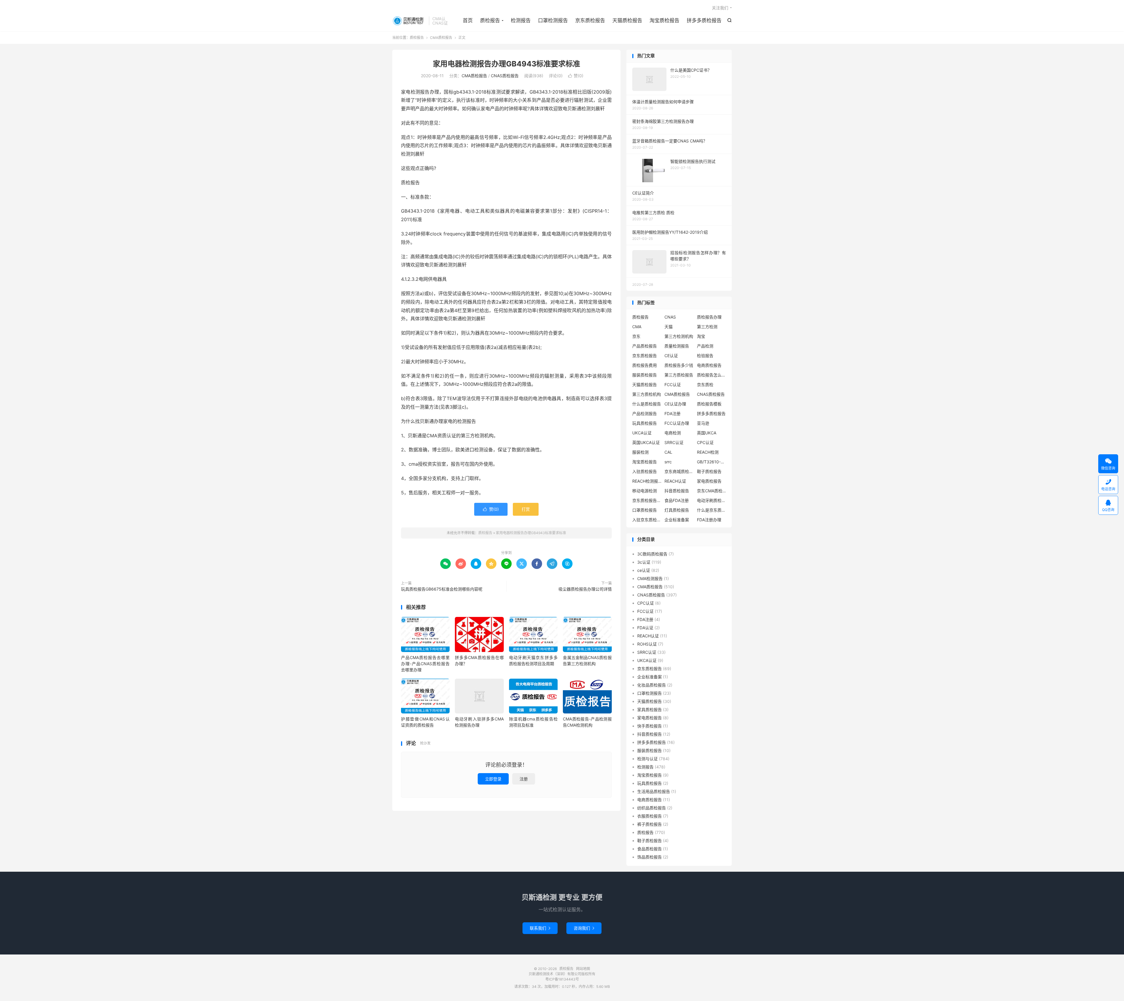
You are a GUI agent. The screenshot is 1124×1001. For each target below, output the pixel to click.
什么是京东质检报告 (711, 510)
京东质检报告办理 (647, 500)
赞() (575, 75)
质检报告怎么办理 (711, 374)
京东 (636, 336)
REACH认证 (675, 481)
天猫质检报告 (627, 20)
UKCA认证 (642, 432)
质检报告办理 (709, 316)
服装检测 (640, 452)
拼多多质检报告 (704, 20)
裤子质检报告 (649, 824)
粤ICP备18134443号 (562, 979)
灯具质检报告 (676, 510)
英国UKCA (706, 432)
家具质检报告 (649, 709)
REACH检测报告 (647, 481)
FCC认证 (672, 384)
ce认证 (643, 570)
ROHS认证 (647, 643)
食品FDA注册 (676, 500)
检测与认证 (647, 758)
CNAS (670, 316)
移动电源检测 (644, 490)
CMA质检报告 (441, 37)
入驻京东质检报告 (647, 519)
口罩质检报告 (644, 510)
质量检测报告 (676, 345)
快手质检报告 (649, 725)
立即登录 (493, 778)
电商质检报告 (709, 365)
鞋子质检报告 (709, 471)
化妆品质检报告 (651, 684)
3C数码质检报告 (652, 553)
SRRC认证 (673, 442)
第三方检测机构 (678, 336)
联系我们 (540, 928)
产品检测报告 (644, 413)
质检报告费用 (644, 365)
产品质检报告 (644, 345)
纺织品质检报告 (651, 807)
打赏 (526, 509)
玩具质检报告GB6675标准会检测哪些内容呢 (441, 589)
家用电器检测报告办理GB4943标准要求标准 (506, 63)
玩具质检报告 (644, 423)
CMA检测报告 (650, 578)
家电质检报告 (709, 481)
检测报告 (521, 20)
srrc (668, 461)
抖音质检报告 (676, 490)
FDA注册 (672, 413)
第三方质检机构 (646, 394)
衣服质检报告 (649, 815)
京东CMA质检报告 (711, 490)
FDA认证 (645, 627)
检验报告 (705, 355)
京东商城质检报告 (679, 471)
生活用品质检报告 (653, 791)
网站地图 (583, 968)
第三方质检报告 (678, 374)
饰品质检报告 (649, 856)
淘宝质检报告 (664, 20)
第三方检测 (707, 326)
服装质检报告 (644, 374)
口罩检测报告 (553, 20)
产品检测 (705, 345)
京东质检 (705, 384)
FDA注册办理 (709, 519)
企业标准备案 (676, 519)
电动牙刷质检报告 (711, 500)
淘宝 (701, 336)
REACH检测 (708, 452)
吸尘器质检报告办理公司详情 (585, 589)
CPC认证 (705, 442)
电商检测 (672, 432)
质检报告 (409, 20)
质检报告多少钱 (678, 365)
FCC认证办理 (676, 423)
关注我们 (720, 7)
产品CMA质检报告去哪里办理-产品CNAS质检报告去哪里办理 (425, 663)
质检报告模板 (709, 403)
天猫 (668, 326)
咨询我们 (584, 928)
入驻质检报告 (644, 471)
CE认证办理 (675, 403)
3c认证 (643, 562)
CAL (668, 452)
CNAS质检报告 (505, 75)
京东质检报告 (590, 20)
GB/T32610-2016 (711, 461)
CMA (636, 326)
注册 (524, 778)
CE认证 (671, 355)
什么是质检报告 (646, 403)
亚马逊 (703, 423)
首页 (468, 20)
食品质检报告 (649, 848)
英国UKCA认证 (646, 442)
